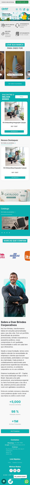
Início (9, 462)
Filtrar (21, 97)
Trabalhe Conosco (17, 462)
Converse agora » (21, 2)
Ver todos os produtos (15, 83)
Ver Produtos (15, 431)
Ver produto (15, 131)
